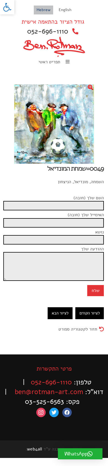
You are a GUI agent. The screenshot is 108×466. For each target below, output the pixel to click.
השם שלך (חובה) (88, 198)
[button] (7, 7)
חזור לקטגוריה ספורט (77, 329)
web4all (34, 449)
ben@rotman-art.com (49, 392)
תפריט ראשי (49, 62)
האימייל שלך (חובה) (86, 215)
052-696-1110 (47, 31)
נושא (99, 232)
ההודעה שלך (92, 249)
